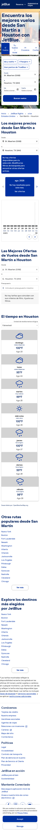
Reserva (21, 4)
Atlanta (4, 549)
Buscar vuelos (20, 98)
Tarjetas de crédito (9, 712)
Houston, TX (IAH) (12, 83)
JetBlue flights (17, 113)
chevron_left (3, 186)
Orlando (5, 553)
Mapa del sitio (7, 733)
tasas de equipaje (7, 694)
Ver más (20, 587)
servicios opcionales (27, 694)
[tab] (5, 49)
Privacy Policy (22, 813)
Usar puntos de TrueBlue (15, 67)
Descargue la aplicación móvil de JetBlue (15, 790)
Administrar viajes (33, 4)
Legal (3, 747)
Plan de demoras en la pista (13, 758)
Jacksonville (6, 556)
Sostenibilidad (7, 779)
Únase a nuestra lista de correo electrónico (14, 796)
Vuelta (23, 88)
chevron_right (37, 186)
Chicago (5, 581)
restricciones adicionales (20, 696)
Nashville (5, 574)
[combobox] (20, 141)
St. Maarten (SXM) (12, 75)
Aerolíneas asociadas (10, 719)
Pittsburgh (6, 563)
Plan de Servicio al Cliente (12, 761)
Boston (4, 535)
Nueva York (6, 531)
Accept (20, 819)
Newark (4, 542)
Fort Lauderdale (8, 539)
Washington (6, 546)
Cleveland (5, 578)
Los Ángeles (6, 560)
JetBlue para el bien (9, 775)
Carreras (6, 730)
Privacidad (6, 765)
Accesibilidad (7, 751)
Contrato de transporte (11, 754)
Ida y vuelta (9, 62)
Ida (5, 88)
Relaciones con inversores (14, 726)
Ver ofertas (20, 191)
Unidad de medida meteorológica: (26, 322)
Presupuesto (6, 283)
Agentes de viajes (9, 723)
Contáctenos (7, 737)
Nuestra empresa (8, 715)
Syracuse (5, 571)
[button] (24, 61)
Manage (20, 826)
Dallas (3, 567)
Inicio (3, 113)
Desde (6, 73)
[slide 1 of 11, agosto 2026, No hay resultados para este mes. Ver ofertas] (19, 186)
